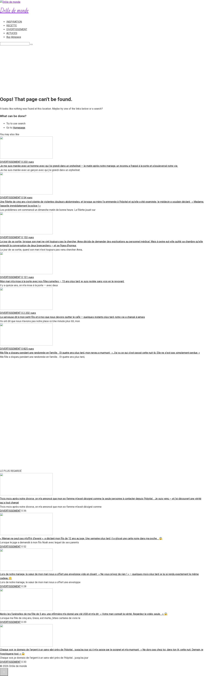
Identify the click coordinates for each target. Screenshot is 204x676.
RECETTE (11, 25)
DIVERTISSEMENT (16, 29)
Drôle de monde (14, 11)
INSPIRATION (14, 21)
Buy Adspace (13, 37)
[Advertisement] (102, 69)
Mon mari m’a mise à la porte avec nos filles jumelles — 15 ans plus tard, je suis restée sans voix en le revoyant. (62, 281)
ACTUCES (11, 33)
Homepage (19, 127)
